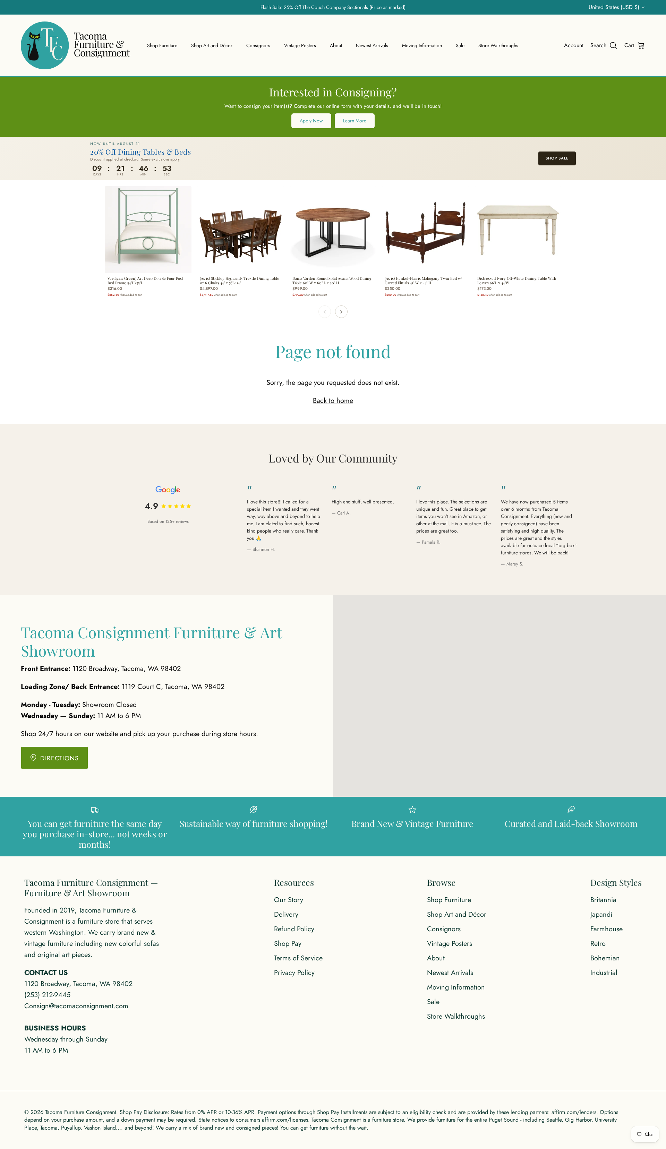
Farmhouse (606, 929)
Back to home (333, 401)
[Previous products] (324, 311)
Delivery (286, 914)
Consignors (258, 45)
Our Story (288, 900)
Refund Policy (294, 929)
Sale (460, 45)
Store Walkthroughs (498, 45)
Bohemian (605, 958)
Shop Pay (287, 944)
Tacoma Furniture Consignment (80, 1112)
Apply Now (311, 120)
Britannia (603, 900)
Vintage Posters (300, 45)
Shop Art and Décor (211, 45)
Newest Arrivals (372, 45)
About (336, 45)
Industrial (603, 973)
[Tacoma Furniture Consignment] (75, 45)
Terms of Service (298, 958)
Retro (598, 944)
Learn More (354, 120)
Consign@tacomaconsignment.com (76, 1006)
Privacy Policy (294, 973)
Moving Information (422, 45)
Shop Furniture (162, 45)
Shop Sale (557, 158)
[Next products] (341, 311)
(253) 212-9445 (47, 995)
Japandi (601, 914)
